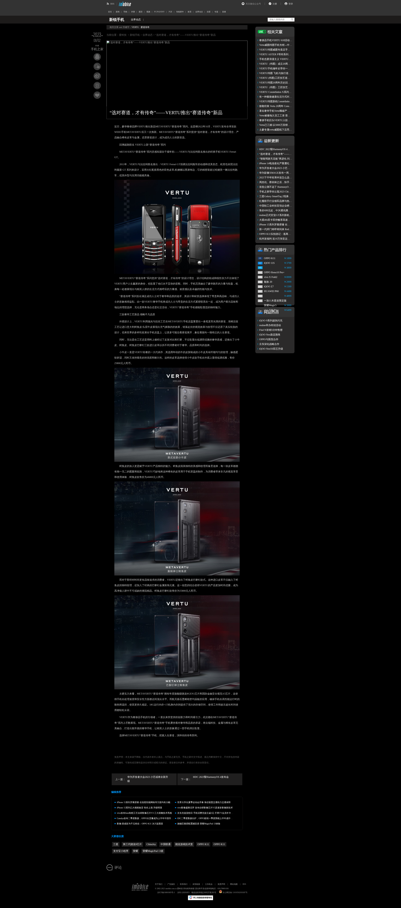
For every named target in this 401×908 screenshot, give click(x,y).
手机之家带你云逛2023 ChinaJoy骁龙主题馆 (283, 191)
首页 (110, 12)
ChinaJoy (151, 844)
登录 (291, 4)
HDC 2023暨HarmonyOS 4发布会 (211, 777)
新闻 (118, 12)
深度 (209, 12)
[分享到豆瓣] (97, 86)
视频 (148, 12)
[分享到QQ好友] (97, 57)
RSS (112, 4)
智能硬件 (180, 12)
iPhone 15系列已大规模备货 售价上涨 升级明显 (139, 808)
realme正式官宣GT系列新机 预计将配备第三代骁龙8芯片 (290, 215)
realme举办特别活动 (270, 325)
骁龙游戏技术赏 (184, 844)
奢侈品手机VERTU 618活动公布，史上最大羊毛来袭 (288, 40)
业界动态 (199, 12)
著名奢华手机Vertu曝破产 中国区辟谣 (279, 110)
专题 (216, 12)
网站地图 (234, 884)
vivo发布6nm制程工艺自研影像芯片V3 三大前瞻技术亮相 (144, 813)
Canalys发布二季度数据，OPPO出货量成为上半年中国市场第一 (147, 818)
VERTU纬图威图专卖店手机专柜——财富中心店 (286, 49)
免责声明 (221, 884)
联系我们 (183, 884)
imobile (124, 4)
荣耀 (135, 851)
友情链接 (196, 884)
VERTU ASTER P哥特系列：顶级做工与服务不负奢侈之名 (291, 54)
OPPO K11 (203, 844)
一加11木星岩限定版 (275, 300)
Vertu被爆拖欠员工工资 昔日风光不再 (279, 115)
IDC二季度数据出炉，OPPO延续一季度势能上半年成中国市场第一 (209, 818)
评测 (133, 12)
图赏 (141, 12)
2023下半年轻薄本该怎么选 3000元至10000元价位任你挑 (290, 177)
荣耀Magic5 (270, 305)
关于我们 (158, 884)
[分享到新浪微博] (97, 76)
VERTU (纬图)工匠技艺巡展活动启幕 (279, 78)
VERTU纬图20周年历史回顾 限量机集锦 (281, 82)
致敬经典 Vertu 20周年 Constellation (278, 106)
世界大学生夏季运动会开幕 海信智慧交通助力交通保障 (204, 802)
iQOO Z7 (269, 286)
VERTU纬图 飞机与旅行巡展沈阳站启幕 (281, 73)
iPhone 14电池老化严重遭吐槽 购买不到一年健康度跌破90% (292, 163)
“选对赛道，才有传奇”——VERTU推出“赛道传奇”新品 (289, 154)
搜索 (292, 19)
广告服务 (171, 884)
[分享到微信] (97, 66)
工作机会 (209, 884)
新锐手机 (135, 35)
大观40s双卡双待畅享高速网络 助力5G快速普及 (285, 219)
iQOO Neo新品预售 (269, 334)
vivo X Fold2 (270, 277)
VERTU (135, 27)
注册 (275, 4)
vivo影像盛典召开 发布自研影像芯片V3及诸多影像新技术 (205, 808)
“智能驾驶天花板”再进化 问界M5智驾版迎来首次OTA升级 (291, 158)
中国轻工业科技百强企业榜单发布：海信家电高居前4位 (290, 205)
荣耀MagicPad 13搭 (153, 851)
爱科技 (123, 35)
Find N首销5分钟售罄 (271, 330)
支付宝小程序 (120, 851)
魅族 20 (268, 281)
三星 (115, 844)
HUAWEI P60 (271, 291)
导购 (125, 12)
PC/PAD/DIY (159, 12)
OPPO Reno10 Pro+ (274, 272)
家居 (189, 12)
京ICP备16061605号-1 (166, 892)
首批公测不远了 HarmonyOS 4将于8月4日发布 (284, 187)
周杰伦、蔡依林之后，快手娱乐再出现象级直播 (285, 182)
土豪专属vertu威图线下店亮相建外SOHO (281, 129)
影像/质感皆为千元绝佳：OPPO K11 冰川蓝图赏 (140, 824)
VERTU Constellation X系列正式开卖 (279, 92)
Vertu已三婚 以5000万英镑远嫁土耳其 (279, 125)
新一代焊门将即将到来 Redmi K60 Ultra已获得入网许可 (289, 229)
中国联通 (166, 844)
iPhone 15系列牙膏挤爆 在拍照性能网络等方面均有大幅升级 (146, 802)
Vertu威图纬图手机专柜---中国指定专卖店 (282, 45)
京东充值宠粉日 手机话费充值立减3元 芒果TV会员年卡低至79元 (208, 813)
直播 (224, 12)
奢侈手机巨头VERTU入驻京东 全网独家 (281, 120)
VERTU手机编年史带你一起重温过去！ (281, 68)
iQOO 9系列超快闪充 (270, 320)
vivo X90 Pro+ (271, 310)
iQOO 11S (269, 263)
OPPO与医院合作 (268, 339)
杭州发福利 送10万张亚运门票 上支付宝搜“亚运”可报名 (289, 238)
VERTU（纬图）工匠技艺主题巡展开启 (281, 87)
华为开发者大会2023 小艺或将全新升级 (147, 779)
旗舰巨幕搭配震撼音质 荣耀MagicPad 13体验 (198, 824)
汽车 (170, 12)
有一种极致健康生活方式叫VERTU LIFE (281, 96)
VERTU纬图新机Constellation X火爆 (278, 101)
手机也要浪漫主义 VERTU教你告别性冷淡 (282, 59)
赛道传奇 (145, 27)
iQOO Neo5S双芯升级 (271, 348)
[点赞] (97, 95)
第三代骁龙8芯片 (132, 844)
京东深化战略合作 (269, 344)
